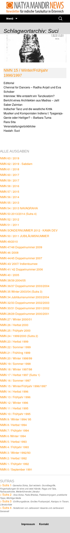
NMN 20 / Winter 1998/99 (16, 358)
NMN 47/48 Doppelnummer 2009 (21, 247)
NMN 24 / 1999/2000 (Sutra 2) (19, 336)
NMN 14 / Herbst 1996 (14, 391)
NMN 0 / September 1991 (16, 469)
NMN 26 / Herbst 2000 (14, 325)
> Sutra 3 (5, 501)
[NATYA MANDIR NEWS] (35, 7)
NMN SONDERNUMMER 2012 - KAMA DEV (29, 230)
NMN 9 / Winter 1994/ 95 (15, 419)
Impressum (28, 524)
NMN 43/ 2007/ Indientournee (19, 264)
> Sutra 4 (5, 508)
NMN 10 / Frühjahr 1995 (15, 414)
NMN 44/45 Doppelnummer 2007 (21, 258)
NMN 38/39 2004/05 (13, 280)
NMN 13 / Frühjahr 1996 (15, 397)
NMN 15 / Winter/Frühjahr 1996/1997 (23, 386)
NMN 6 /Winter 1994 (13, 436)
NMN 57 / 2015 (9, 191)
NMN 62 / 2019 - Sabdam (16, 164)
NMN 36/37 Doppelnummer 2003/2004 (24, 286)
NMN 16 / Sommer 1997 (15, 380)
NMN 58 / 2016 (9, 186)
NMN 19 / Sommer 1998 (15, 364)
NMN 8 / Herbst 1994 (13, 425)
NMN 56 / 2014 (9, 197)
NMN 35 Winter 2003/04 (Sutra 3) (21, 291)
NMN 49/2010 (9, 241)
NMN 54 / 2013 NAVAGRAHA (19, 208)
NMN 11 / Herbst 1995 (14, 408)
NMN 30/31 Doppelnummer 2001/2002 (24, 308)
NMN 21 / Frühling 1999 (15, 353)
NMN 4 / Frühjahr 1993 (14, 447)
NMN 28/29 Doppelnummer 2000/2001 (24, 314)
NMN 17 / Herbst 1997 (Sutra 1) (20, 375)
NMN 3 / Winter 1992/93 (15, 453)
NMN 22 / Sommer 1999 (15, 347)
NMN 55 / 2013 (9, 202)
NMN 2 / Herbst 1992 (13, 458)
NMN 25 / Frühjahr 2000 (15, 330)
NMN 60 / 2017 (9, 175)
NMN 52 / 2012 (9, 219)
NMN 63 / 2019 (9, 158)
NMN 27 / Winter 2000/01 (16, 319)
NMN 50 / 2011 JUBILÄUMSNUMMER (24, 236)
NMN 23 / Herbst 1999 (14, 341)
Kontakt (44, 524)
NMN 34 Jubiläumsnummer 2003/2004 (24, 297)
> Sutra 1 (5, 485)
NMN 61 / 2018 (9, 169)
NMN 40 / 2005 (9, 275)
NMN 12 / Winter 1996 (14, 403)
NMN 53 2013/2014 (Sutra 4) (18, 214)
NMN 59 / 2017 (9, 180)
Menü (10, 18)
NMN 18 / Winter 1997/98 (16, 369)
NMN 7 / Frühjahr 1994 (14, 430)
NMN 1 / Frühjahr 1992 (14, 464)
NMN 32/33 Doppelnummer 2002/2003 (24, 303)
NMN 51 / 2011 (9, 225)
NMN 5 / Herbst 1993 (13, 442)
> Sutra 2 (5, 494)
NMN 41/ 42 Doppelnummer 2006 (21, 269)
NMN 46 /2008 (9, 252)
